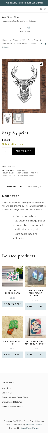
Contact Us (7, 392)
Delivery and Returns (12, 401)
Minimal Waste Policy (12, 406)
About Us (6, 388)
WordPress (26, 428)
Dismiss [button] (39, 2)
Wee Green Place (10, 17)
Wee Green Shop (26, 176)
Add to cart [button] (13, 304)
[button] (41, 64)
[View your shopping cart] (28, 29)
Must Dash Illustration (16, 173)
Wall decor (9, 176)
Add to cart (23, 151)
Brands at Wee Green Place (15, 397)
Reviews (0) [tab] (34, 186)
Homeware (21, 170)
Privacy (35, 428)
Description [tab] (14, 186)
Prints (34, 173)
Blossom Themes (34, 424)
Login (20, 31)
